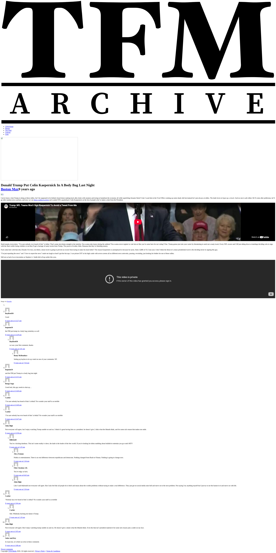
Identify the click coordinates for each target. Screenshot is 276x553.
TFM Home (9, 126)
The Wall (8, 130)
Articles (7, 132)
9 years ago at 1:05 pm (13, 531)
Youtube (9, 301)
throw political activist (41, 200)
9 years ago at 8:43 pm (21, 475)
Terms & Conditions (53, 551)
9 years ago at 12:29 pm (13, 335)
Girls (7, 134)
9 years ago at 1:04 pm (13, 503)
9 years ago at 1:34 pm (21, 461)
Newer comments (7, 549)
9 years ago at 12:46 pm (13, 391)
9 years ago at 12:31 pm (13, 377)
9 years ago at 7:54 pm (21, 363)
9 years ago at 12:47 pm (13, 419)
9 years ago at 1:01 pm (17, 349)
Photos (7, 128)
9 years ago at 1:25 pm (17, 447)
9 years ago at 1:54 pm (21, 489)
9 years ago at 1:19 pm (17, 517)
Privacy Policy (40, 551)
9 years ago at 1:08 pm (13, 545)
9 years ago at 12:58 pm (13, 433)
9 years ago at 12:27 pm (13, 321)
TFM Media (12, 551)
